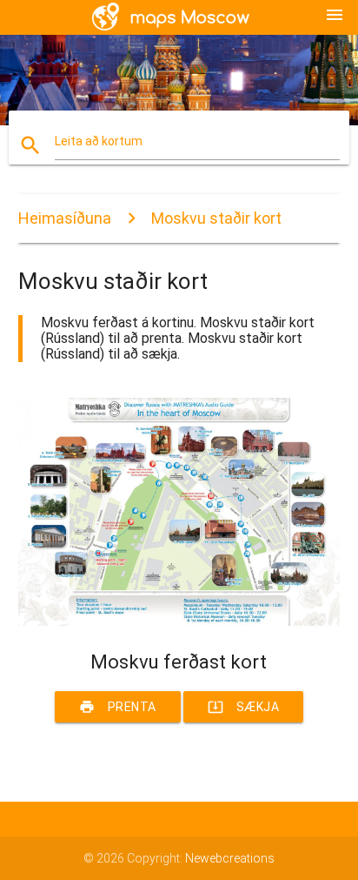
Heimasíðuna (64, 218)
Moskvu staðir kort (216, 218)
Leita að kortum (99, 141)
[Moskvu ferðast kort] (179, 621)
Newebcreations (230, 858)
